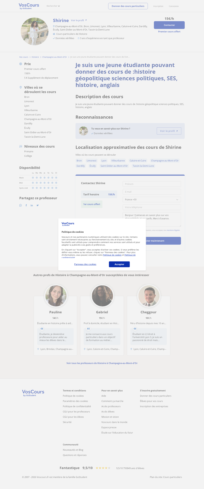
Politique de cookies (112, 255)
